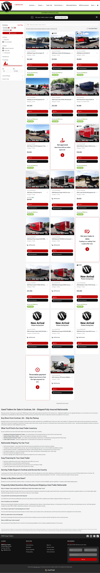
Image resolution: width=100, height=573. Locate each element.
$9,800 (79, 59)
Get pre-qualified (30, 549)
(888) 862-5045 (19, 4)
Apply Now (30, 74)
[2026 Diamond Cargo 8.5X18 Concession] (62, 272)
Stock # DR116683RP (56, 237)
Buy (31, 65)
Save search (13, 33)
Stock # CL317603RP (81, 190)
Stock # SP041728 (80, 97)
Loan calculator (50, 549)
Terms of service (51, 551)
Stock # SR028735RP (31, 190)
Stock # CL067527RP (56, 375)
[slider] (2, 66)
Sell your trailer (50, 547)
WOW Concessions (84, 5)
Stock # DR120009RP (56, 190)
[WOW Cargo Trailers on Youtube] (90, 536)
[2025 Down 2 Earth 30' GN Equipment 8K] (62, 40)
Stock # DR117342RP (56, 282)
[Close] (97, 17)
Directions (28, 547)
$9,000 (29, 152)
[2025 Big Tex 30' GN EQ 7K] (87, 40)
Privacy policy (29, 551)
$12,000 (29, 106)
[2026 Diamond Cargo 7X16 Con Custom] (62, 180)
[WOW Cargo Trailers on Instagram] (93, 536)
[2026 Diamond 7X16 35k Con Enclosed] (62, 226)
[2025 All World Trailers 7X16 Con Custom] (87, 133)
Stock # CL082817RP (56, 97)
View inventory (29, 545)
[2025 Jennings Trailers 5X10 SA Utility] (37, 318)
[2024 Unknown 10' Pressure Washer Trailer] (62, 364)
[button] (47, 53)
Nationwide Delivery (71, 5)
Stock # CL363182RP (31, 97)
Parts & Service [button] (58, 5)
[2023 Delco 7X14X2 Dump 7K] (37, 180)
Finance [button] (40, 5)
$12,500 (29, 291)
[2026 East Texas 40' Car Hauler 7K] (37, 40)
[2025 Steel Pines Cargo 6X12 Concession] (87, 318)
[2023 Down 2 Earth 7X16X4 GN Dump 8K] (37, 272)
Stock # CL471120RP (31, 329)
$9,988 (79, 106)
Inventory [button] (31, 5)
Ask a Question (33, 68)
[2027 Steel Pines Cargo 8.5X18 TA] (87, 87)
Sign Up (83, 559)
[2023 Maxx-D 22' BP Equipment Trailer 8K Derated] (37, 133)
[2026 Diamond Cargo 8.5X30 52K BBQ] (62, 318)
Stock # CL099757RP (31, 282)
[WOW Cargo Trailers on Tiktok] (97, 536)
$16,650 (79, 152)
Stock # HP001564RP (81, 144)
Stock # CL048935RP (31, 51)
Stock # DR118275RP (56, 329)
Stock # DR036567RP (31, 237)
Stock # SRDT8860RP (81, 282)
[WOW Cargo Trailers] (6, 5)
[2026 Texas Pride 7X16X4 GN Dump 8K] (62, 87)
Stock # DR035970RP (81, 329)
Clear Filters (20, 25)
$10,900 (79, 291)
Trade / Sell (49, 5)
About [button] (92, 5)
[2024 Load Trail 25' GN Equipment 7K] (87, 180)
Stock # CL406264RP (81, 51)
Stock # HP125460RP (56, 51)
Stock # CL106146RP (31, 144)
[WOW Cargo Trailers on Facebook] (87, 536)
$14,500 (29, 59)
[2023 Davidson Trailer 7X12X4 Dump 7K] (87, 272)
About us (49, 545)
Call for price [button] (57, 198)
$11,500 (54, 59)
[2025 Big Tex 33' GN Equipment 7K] (37, 87)
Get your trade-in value (61, 17)
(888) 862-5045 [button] (7, 550)
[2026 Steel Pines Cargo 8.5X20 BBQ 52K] (37, 226)
